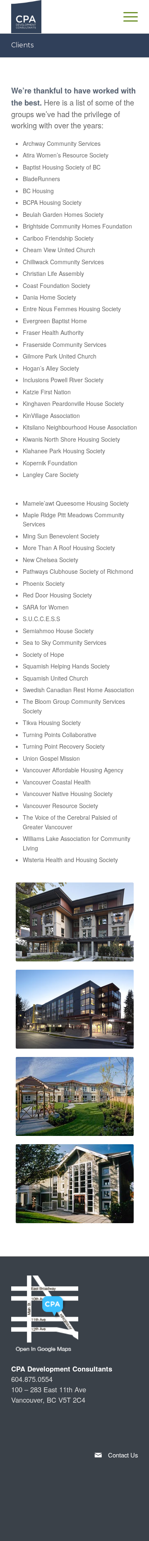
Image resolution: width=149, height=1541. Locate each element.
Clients (22, 45)
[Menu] (132, 16)
